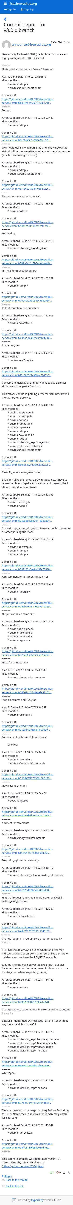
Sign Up (29, 9)
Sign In (11, 9)
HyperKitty (37, 1200)
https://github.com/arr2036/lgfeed (23, 1166)
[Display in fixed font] (64, 1173)
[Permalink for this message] (69, 1172)
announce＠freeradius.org (31, 44)
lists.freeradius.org (23, 3)
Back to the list (14, 1186)
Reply (8, 1176)
